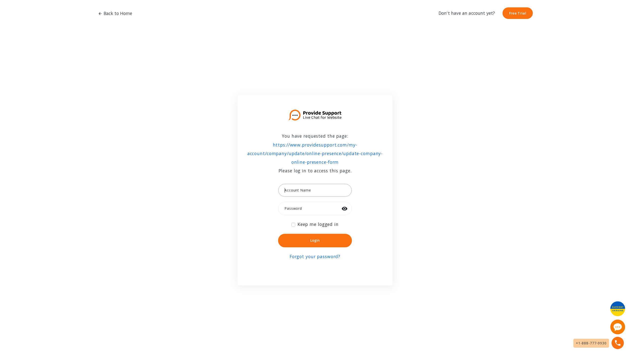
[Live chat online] (617, 327)
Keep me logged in (318, 224)
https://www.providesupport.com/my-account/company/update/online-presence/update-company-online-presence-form (315, 153)
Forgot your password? (315, 256)
